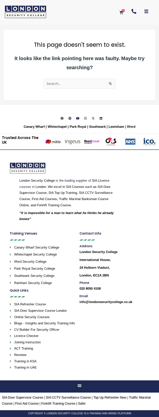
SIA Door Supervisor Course (22, 397)
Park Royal (78, 127)
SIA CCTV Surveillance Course (68, 397)
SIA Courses (75, 187)
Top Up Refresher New (109, 397)
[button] (79, 385)
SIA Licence (100, 180)
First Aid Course (27, 403)
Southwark (98, 127)
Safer (82, 403)
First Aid (44, 199)
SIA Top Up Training (62, 193)
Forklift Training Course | (59, 403)
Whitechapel (57, 127)
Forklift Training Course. (54, 205)
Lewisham (117, 127)
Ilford (131, 127)
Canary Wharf (34, 127)
